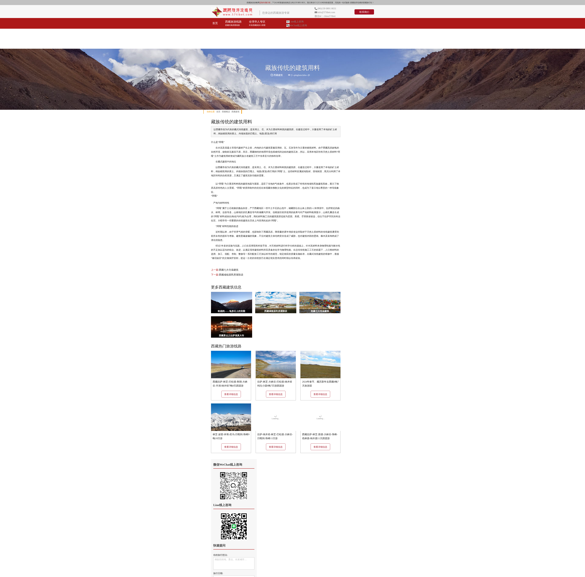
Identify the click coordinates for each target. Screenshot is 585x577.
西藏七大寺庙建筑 (228, 270)
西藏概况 (226, 112)
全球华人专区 (257, 23)
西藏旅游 (215, 8)
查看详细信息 (231, 394)
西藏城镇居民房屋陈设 (231, 274)
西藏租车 (322, 32)
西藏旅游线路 (233, 23)
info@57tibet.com (326, 12)
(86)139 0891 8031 (327, 8)
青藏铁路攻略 (344, 32)
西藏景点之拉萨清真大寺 (231, 335)
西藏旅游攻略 (220, 43)
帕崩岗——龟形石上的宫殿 (231, 311)
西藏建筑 (235, 112)
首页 (215, 23)
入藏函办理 (303, 32)
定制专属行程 (264, 3)
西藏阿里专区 (281, 32)
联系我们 (364, 12)
